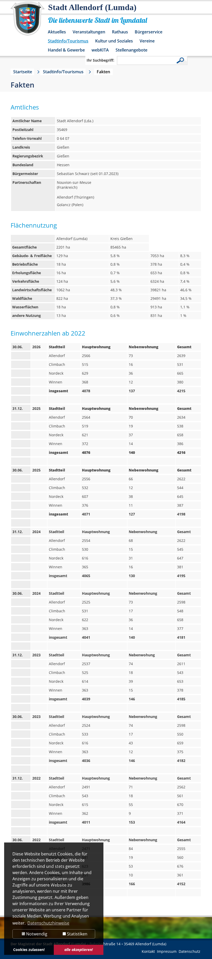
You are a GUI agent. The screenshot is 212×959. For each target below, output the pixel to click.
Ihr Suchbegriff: (100, 60)
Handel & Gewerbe (66, 50)
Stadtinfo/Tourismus (68, 41)
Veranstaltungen (89, 32)
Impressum (167, 951)
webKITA (100, 50)
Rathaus (120, 32)
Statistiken (76, 934)
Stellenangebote (131, 50)
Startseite (22, 72)
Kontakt (148, 951)
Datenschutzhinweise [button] (48, 923)
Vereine (147, 41)
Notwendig (36, 934)
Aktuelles (57, 32)
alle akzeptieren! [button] (78, 949)
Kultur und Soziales (114, 41)
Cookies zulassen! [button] (29, 949)
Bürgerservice (148, 32)
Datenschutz (189, 951)
